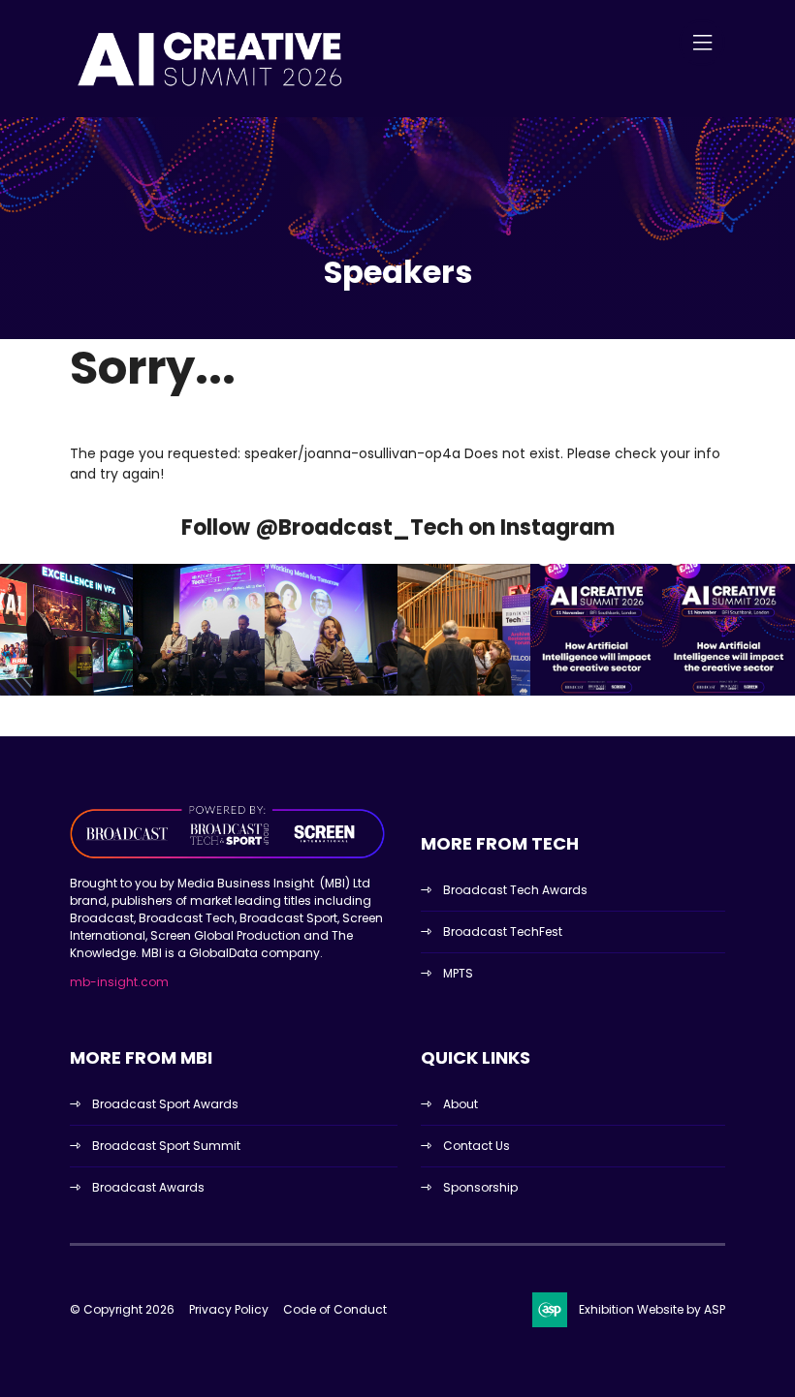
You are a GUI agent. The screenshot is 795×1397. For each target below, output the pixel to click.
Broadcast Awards (148, 1187)
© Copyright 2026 (122, 1309)
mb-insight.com (119, 982)
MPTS (458, 973)
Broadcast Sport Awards (165, 1104)
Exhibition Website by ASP (652, 1309)
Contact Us (476, 1145)
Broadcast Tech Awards (515, 890)
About (460, 1104)
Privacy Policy (229, 1309)
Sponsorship (480, 1187)
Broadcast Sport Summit (166, 1145)
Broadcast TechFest (502, 931)
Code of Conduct (335, 1309)
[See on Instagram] (66, 630)
